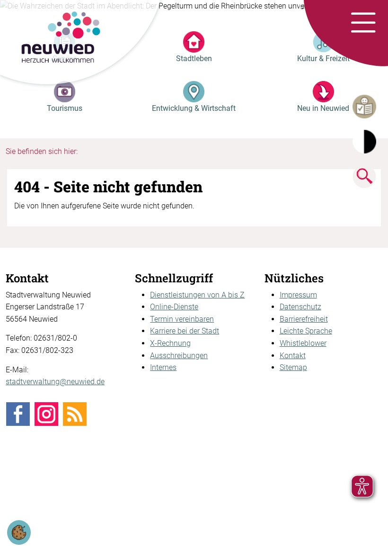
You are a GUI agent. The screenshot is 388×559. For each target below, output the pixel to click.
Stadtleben (194, 58)
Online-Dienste (174, 306)
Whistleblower (303, 343)
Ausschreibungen (179, 355)
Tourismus (64, 108)
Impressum (298, 294)
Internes (163, 367)
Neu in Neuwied (323, 108)
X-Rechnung (170, 343)
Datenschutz (300, 306)
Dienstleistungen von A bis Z (197, 294)
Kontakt (293, 355)
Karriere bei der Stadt (184, 330)
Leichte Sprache (306, 330)
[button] (363, 23)
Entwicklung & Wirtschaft (194, 108)
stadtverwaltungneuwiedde (55, 381)
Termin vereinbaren (182, 319)
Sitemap (293, 367)
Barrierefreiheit (304, 319)
